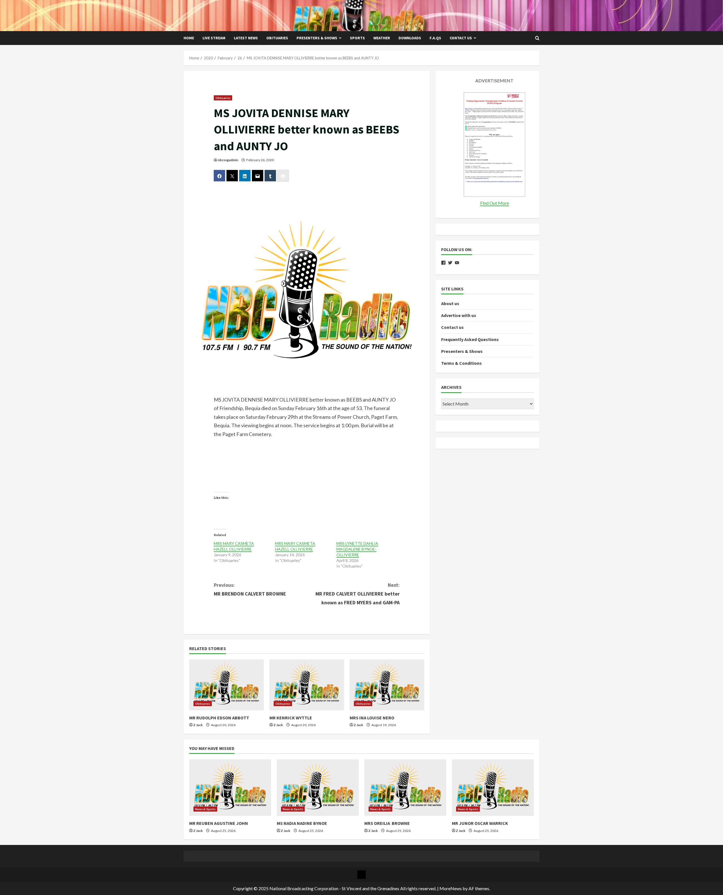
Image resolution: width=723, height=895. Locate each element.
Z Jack (198, 725)
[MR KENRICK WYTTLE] (306, 684)
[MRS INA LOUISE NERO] (387, 684)
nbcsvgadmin (228, 160)
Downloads (409, 37)
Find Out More (494, 203)
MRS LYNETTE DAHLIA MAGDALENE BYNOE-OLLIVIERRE (357, 549)
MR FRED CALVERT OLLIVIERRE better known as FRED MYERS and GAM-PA (357, 593)
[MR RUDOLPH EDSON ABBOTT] (226, 684)
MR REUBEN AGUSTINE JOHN (218, 823)
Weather (381, 37)
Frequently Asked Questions (470, 339)
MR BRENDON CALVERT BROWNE (250, 589)
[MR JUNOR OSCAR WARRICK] (493, 787)
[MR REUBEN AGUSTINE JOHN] (230, 787)
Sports (357, 37)
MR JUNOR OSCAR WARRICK (480, 823)
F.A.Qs (435, 37)
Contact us (461, 37)
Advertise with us (458, 315)
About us (450, 303)
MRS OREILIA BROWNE (387, 823)
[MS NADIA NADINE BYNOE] (318, 787)
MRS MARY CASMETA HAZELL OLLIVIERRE (234, 546)
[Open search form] (537, 38)
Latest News (246, 37)
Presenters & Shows (317, 37)
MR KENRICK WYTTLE (290, 718)
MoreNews (450, 888)
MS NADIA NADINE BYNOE (302, 823)
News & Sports (205, 809)
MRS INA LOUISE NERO (372, 718)
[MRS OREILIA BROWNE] (405, 787)
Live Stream (213, 37)
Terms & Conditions (461, 363)
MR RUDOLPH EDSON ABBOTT (219, 718)
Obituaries (277, 37)
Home (189, 37)
